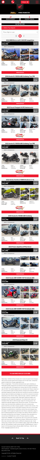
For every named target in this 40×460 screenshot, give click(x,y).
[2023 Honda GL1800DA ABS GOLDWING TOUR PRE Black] (20, 158)
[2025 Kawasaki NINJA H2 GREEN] (20, 354)
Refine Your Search (8, 28)
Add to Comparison (9, 46)
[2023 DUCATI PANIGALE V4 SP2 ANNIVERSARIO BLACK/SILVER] (20, 122)
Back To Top (20, 438)
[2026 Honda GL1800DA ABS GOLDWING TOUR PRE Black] (20, 91)
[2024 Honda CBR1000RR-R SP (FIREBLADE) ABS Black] (20, 323)
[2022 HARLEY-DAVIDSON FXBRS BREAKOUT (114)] (20, 194)
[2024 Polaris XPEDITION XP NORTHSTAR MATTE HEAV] (20, 261)
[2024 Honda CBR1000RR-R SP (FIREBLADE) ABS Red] (20, 292)
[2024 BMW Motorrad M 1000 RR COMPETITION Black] (20, 54)
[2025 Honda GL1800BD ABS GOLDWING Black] (20, 230)
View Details (20, 72)
